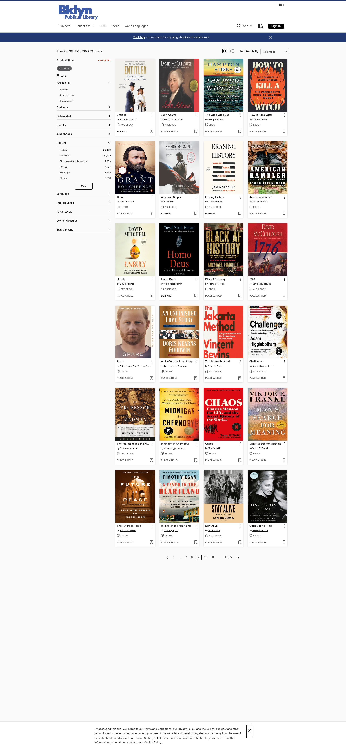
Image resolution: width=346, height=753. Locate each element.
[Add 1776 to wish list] (284, 296)
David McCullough (173, 119)
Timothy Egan (171, 530)
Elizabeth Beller (260, 530)
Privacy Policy (186, 729)
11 (213, 557)
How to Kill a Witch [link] (261, 115)
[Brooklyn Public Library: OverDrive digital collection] (78, 12)
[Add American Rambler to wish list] (284, 213)
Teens (115, 26)
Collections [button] (84, 26)
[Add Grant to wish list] (151, 213)
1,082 (228, 557)
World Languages (136, 26)
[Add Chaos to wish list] (240, 460)
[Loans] (260, 26)
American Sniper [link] (171, 197)
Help (281, 5)
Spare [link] (120, 361)
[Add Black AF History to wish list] (240, 296)
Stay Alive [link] (211, 526)
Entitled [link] (122, 115)
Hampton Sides (216, 119)
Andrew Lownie (128, 119)
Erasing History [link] (214, 197)
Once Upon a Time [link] (260, 526)
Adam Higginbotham (262, 366)
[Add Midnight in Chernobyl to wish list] (195, 460)
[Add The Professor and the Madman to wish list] (151, 460)
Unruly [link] (121, 279)
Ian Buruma (214, 530)
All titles (64, 89)
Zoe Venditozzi (259, 119)
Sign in (276, 26)
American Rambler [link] (260, 197)
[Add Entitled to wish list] (151, 131)
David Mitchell (127, 283)
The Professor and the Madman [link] (133, 443)
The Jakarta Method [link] (217, 361)
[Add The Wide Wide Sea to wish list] (240, 131)
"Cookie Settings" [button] (144, 738)
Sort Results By (249, 51)
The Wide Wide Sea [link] (217, 115)
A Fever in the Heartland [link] (176, 526)
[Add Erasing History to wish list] (240, 213)
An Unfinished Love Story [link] (176, 361)
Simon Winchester (129, 448)
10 (205, 557)
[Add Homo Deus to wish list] (195, 296)
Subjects (64, 26)
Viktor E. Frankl (260, 448)
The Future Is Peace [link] (129, 526)
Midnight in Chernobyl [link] (175, 443)
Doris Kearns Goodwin (175, 366)
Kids (103, 26)
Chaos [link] (209, 443)
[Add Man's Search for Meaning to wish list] (284, 460)
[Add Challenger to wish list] (284, 378)
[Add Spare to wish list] (151, 378)
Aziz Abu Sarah (128, 530)
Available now (67, 95)
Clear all (104, 60)
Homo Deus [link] (168, 279)
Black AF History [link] (215, 279)
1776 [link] (252, 279)
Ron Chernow (127, 201)
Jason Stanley (215, 201)
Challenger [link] (256, 361)
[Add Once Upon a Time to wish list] (284, 542)
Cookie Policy (152, 742)
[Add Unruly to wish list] (151, 296)
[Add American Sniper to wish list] (195, 213)
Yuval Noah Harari (173, 283)
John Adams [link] (168, 115)
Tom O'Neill (214, 448)
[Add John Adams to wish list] (195, 131)
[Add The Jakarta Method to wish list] (240, 378)
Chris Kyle (169, 201)
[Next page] (238, 557)
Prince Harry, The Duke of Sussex (135, 366)
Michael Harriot (216, 283)
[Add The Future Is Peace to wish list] (151, 542)
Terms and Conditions (157, 729)
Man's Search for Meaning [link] (265, 443)
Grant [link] (120, 197)
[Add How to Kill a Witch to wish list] (284, 131)
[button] (244, 26)
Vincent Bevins (215, 366)
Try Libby (139, 37)
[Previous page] (167, 557)
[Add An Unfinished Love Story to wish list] (195, 378)
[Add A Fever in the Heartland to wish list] (195, 542)
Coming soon (66, 101)
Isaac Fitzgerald (260, 201)
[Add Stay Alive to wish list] (240, 542)
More (83, 186)
